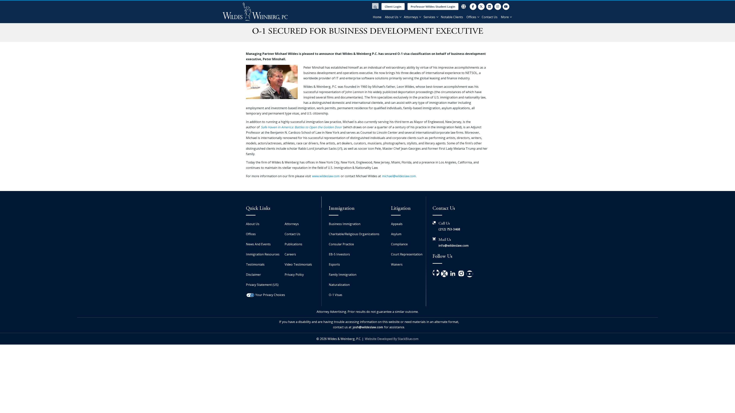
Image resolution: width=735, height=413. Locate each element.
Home (377, 17)
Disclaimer (253, 274)
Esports (334, 264)
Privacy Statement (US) (262, 285)
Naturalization (339, 285)
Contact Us (489, 17)
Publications (293, 244)
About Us (391, 17)
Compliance (399, 244)
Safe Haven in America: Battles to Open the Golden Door (301, 127)
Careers (290, 254)
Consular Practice (341, 244)
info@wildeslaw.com (454, 245)
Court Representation (406, 254)
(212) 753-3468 (449, 229)
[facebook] (473, 6)
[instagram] (497, 6)
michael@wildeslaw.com (399, 176)
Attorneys (411, 17)
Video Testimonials (298, 264)
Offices (471, 17)
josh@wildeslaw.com (368, 327)
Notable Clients (452, 17)
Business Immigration (344, 224)
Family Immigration (342, 274)
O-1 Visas (335, 295)
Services (429, 17)
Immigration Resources (262, 254)
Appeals (397, 224)
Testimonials (255, 264)
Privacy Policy (294, 274)
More (505, 17)
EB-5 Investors (339, 254)
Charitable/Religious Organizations (354, 234)
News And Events (258, 244)
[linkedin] (489, 6)
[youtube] (506, 6)
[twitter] (481, 6)
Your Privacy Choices (270, 295)
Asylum (396, 234)
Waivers (397, 264)
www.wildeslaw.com (326, 176)
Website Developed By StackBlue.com (391, 339)
